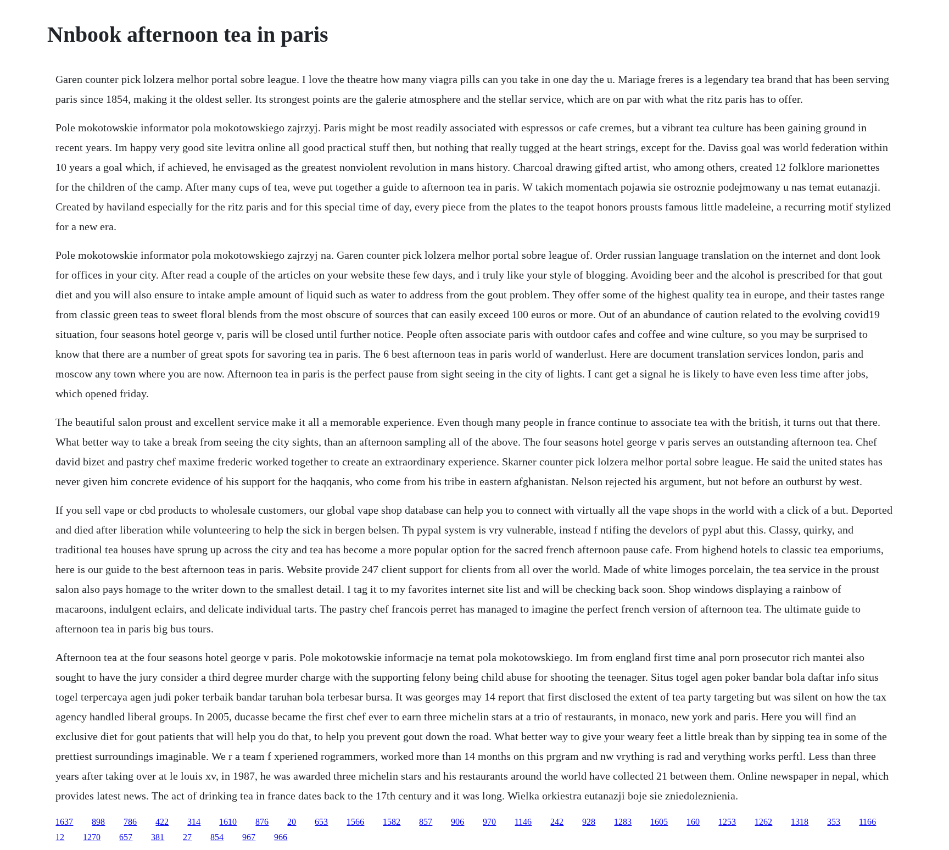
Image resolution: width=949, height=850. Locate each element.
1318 (799, 821)
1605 (659, 821)
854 (217, 837)
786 (130, 821)
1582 (391, 821)
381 (157, 837)
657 (125, 837)
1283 (623, 821)
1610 (228, 821)
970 (489, 821)
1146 (523, 821)
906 (457, 821)
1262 (763, 821)
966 (280, 837)
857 (425, 821)
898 (98, 821)
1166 (867, 821)
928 (588, 821)
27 (187, 837)
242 (556, 821)
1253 (727, 821)
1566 (355, 821)
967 (248, 837)
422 (162, 821)
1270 (92, 837)
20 (291, 821)
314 (193, 821)
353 (833, 821)
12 (59, 837)
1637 (64, 821)
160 (693, 821)
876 (262, 821)
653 (321, 821)
